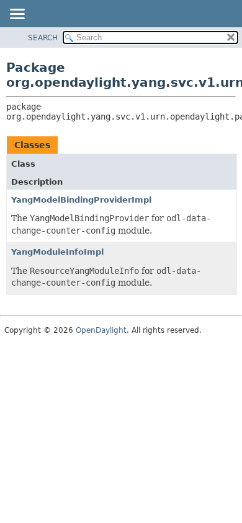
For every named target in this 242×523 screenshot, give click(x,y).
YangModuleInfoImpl (57, 252)
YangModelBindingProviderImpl (81, 199)
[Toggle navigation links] (16, 15)
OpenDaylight (101, 330)
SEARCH (43, 37)
